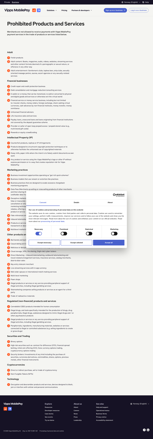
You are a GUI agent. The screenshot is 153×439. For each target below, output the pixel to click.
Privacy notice (101, 417)
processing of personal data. (53, 221)
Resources (48, 407)
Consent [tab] (43, 202)
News (76, 414)
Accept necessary (44, 243)
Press (76, 417)
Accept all (109, 243)
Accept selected (76, 243)
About (76, 407)
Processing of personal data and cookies (52, 431)
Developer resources (52, 410)
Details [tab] (76, 202)
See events (49, 417)
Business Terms (101, 414)
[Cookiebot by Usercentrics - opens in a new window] (114, 195)
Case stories (49, 414)
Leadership (78, 420)
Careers (76, 410)
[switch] (64, 233)
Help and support (102, 407)
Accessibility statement (104, 420)
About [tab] (110, 202)
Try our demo (49, 420)
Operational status (102, 410)
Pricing (64, 10)
